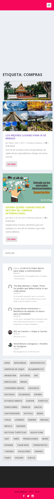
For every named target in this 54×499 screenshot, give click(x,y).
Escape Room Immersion (26, 308)
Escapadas (24, 394)
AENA (7, 362)
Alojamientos (36, 369)
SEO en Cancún (21, 331)
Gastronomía (12, 413)
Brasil (23, 381)
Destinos (38, 143)
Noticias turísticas (34, 218)
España (38, 394)
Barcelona (10, 381)
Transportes (40, 445)
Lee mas (11, 164)
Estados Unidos (13, 400)
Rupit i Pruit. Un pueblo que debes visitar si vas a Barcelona (31, 288)
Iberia (40, 413)
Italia (7, 419)
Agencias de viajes (14, 369)
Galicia (38, 407)
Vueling (19, 457)
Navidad (20, 426)
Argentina (10, 375)
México (8, 426)
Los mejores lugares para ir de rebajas (26, 137)
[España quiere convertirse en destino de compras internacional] (28, 188)
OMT (6, 438)
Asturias (25, 375)
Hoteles (28, 413)
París (16, 438)
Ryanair (8, 445)
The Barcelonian (22, 285)
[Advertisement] (27, 39)
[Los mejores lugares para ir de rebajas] (28, 116)
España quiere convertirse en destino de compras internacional (25, 210)
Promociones (30, 438)
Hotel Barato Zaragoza (25, 343)
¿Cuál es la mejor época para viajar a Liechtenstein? (29, 269)
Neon (11, 143)
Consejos (30, 143)
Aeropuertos (37, 362)
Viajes (7, 457)
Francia (26, 407)
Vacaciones (24, 451)
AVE (36, 375)
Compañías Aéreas (14, 388)
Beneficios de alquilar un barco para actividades (29, 312)
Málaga (44, 419)
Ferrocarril (11, 407)
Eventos (43, 400)
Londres (19, 419)
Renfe (45, 438)
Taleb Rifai (23, 445)
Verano (39, 451)
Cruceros (33, 388)
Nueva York (36, 432)
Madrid (32, 419)
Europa (30, 400)
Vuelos (31, 457)
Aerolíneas (20, 362)
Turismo (9, 451)
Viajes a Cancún (39, 331)
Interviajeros (20, 491)
